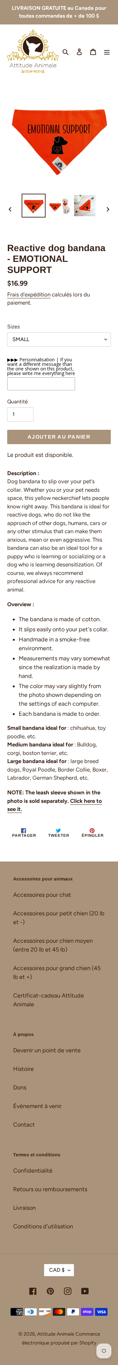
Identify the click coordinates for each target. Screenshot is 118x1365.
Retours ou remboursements (50, 1189)
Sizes (13, 326)
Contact (24, 1124)
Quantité (17, 401)
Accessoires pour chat (42, 894)
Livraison (24, 1207)
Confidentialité (32, 1170)
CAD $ (57, 1270)
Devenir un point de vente (47, 1050)
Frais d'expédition (28, 294)
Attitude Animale (55, 1334)
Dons (19, 1087)
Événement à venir (37, 1106)
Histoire (23, 1068)
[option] (33, 205)
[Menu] (107, 51)
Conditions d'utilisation (43, 1226)
